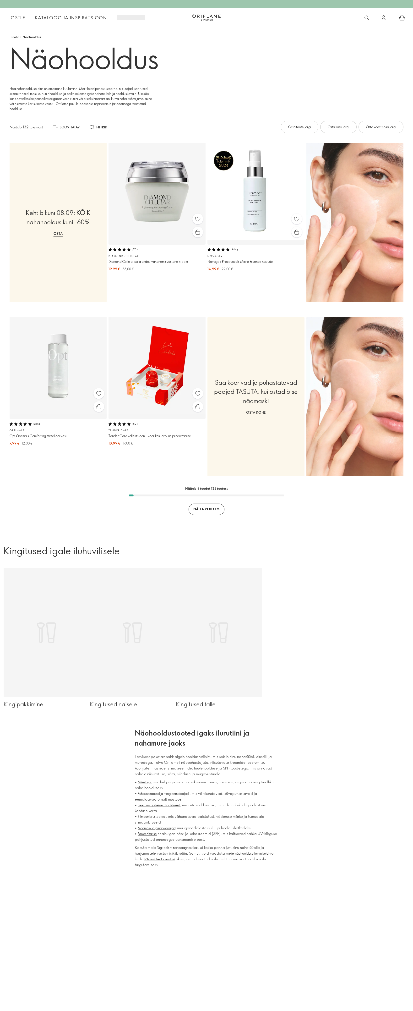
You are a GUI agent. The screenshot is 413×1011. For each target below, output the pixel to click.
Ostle (18, 18)
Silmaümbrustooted (151, 816)
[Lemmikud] (197, 219)
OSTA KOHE (256, 412)
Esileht (14, 37)
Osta (58, 233)
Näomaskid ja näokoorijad (156, 828)
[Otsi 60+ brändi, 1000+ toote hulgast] (366, 17)
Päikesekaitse (147, 833)
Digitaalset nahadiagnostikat (177, 847)
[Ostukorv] (402, 18)
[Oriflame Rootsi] (206, 17)
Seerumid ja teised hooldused (159, 805)
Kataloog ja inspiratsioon (71, 18)
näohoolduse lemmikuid (251, 853)
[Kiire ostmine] (197, 232)
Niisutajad (145, 782)
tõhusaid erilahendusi (159, 859)
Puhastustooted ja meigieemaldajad (163, 793)
